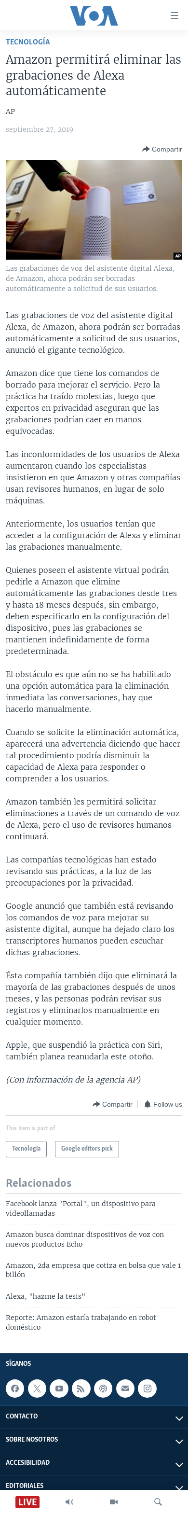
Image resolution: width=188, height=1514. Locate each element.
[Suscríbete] (125, 1388)
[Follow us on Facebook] (15, 1388)
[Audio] (69, 1502)
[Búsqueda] (158, 1502)
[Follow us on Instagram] (147, 1388)
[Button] (162, 149)
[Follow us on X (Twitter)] (37, 1388)
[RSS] (81, 1388)
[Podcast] (103, 1388)
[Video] (113, 1502)
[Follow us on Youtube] (59, 1388)
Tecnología (28, 42)
